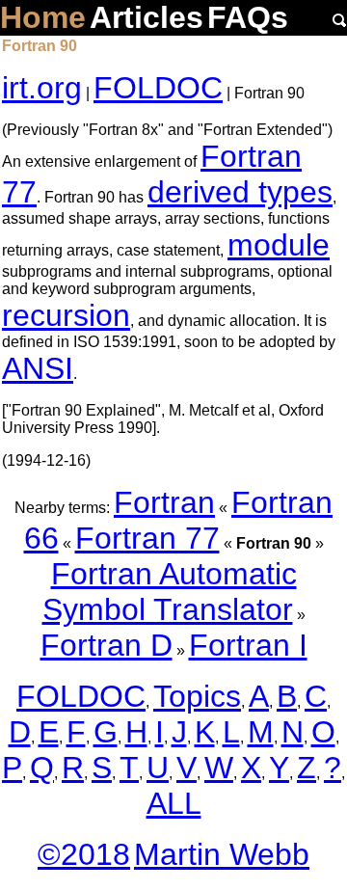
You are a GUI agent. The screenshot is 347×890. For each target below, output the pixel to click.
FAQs (247, 17)
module (278, 245)
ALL (174, 803)
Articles (146, 17)
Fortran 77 (147, 538)
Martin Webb (221, 854)
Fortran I (248, 645)
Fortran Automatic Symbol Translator (169, 591)
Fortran (164, 502)
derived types (240, 192)
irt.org (42, 87)
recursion (66, 315)
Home (43, 17)
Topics (197, 696)
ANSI (37, 368)
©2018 (84, 854)
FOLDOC (158, 87)
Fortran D (106, 645)
